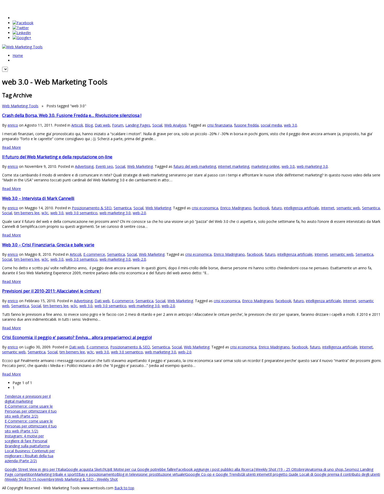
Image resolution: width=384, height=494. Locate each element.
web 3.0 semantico (81, 212)
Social (157, 125)
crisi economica (205, 207)
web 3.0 (290, 125)
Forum (117, 125)
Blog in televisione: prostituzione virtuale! (151, 474)
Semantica (122, 207)
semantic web (348, 207)
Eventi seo (104, 166)
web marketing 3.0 (312, 166)
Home (18, 55)
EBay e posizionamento (96, 474)
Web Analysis (175, 125)
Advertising (84, 166)
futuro (276, 207)
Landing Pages (137, 125)
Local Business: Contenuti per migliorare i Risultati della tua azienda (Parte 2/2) (30, 455)
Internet (327, 207)
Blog (89, 125)
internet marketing (233, 166)
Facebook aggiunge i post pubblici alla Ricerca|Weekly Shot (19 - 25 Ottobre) (241, 469)
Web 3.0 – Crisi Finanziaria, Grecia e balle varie (48, 245)
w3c (45, 212)
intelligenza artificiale (301, 207)
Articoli (77, 125)
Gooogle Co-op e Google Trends (213, 474)
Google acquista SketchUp (88, 469)
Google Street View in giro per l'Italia (35, 469)
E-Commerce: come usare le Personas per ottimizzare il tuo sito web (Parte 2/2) (31, 411)
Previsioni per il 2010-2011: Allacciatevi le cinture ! (51, 291)
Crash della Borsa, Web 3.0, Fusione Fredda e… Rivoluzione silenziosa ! (71, 115)
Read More (11, 147)
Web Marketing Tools (20, 105)
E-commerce (94, 254)
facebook (261, 207)
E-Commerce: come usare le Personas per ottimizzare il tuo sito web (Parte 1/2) (31, 426)
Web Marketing (140, 166)
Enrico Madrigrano (235, 207)
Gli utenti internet (255, 474)
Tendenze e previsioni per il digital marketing (28, 399)
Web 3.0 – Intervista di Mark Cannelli (38, 198)
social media (271, 125)
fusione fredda (246, 125)
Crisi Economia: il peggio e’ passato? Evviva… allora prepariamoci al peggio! (77, 337)
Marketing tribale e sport (55, 474)
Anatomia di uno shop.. (325, 469)
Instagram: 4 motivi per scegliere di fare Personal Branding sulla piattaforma (27, 440)
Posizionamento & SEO (92, 207)
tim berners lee (26, 212)
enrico (13, 125)
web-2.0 (139, 212)
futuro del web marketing (194, 166)
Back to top (124, 487)
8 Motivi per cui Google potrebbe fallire (143, 469)
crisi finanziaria (219, 125)
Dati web (102, 125)
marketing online (265, 166)
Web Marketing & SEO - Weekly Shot (87, 479)
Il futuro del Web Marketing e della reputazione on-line (57, 157)
